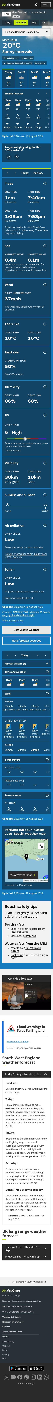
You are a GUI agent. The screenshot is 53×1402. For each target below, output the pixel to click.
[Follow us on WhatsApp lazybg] (46, 1377)
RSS (4, 1358)
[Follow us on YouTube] (13, 1377)
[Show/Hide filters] (47, 664)
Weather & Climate (11, 1317)
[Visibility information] (44, 463)
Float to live (17, 955)
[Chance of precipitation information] (44, 352)
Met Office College (11, 1295)
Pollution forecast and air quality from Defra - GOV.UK (26, 555)
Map (34, 22)
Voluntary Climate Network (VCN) (18, 1312)
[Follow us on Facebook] (19, 1377)
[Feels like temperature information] (44, 324)
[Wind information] (46, 693)
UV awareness (13, 450)
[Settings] (36, 4)
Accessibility (8, 1341)
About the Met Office (12, 1331)
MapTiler (28, 881)
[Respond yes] (9, 157)
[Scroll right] (46, 94)
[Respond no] (17, 157)
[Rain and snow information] (46, 795)
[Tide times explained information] (44, 183)
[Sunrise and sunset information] (44, 494)
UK (43, 22)
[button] (26, 857)
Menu (45, 5)
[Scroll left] (39, 94)
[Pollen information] (44, 569)
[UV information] (44, 415)
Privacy (5, 1354)
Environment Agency (18, 1041)
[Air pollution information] (44, 525)
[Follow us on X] (6, 1377)
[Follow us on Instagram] (33, 1377)
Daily (7, 22)
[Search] (45, 32)
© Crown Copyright (26, 1383)
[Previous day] (8, 173)
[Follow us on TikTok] (26, 1377)
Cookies (6, 1346)
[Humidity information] (44, 386)
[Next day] (15, 173)
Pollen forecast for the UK (19, 598)
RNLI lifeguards (19, 931)
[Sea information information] (44, 245)
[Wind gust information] (44, 284)
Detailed (21, 22)
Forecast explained (12, 620)
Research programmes (13, 1322)
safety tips (30, 935)
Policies (6, 1336)
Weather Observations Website (17, 1306)
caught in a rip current (26, 949)
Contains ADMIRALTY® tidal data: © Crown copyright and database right (26, 614)
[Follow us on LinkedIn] (39, 1377)
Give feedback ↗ (21, 12)
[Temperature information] (46, 759)
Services (6, 1326)
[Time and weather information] (46, 671)
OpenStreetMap (41, 881)
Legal (5, 1350)
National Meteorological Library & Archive (21, 1301)
